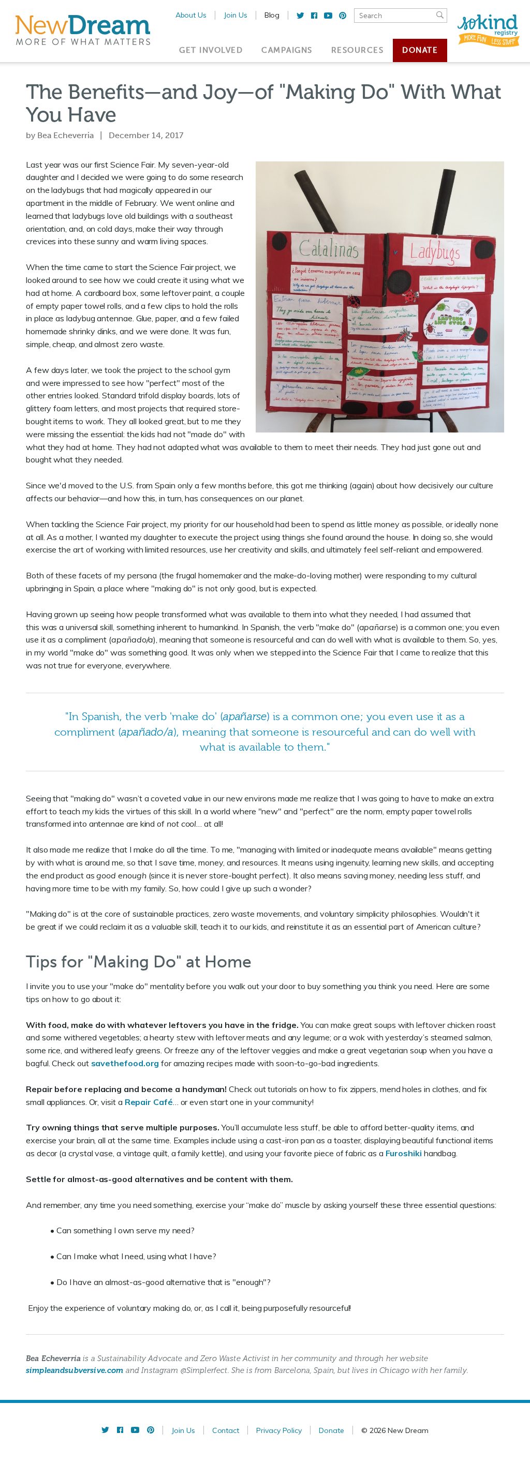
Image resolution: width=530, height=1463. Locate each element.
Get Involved (211, 50)
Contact (226, 1430)
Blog (272, 15)
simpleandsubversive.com (74, 1370)
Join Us (235, 15)
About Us (191, 15)
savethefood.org (125, 1063)
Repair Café (149, 1102)
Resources (357, 50)
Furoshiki (404, 1153)
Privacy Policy (279, 1430)
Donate (420, 50)
